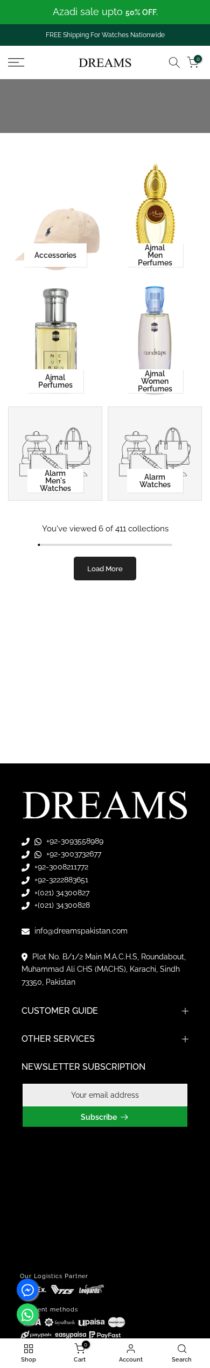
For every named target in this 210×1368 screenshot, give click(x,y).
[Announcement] (105, 12)
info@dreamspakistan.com (80, 931)
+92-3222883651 (60, 879)
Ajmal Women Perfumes (155, 381)
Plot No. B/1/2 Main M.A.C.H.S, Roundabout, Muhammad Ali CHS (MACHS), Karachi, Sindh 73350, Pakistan (104, 969)
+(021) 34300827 (60, 892)
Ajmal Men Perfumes (155, 255)
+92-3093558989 (73, 841)
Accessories (55, 255)
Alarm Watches (155, 481)
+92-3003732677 (72, 854)
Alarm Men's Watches (55, 481)
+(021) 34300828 (61, 905)
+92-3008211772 (60, 866)
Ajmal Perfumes (55, 381)
